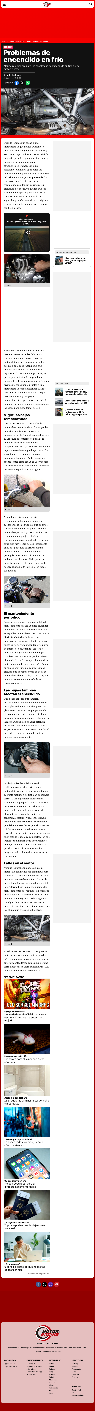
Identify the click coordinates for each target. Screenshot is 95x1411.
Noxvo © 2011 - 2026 (47, 1343)
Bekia (51, 1364)
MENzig (75, 1364)
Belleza (52, 1369)
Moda (51, 1366)
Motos (18, 41)
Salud (51, 1377)
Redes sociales (78, 1395)
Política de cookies (80, 1348)
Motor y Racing (8, 41)
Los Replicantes (10, 1364)
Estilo (74, 1372)
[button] (4, 4)
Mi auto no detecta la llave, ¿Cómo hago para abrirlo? (75, 260)
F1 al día (75, 1377)
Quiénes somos (13, 1348)
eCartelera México (34, 1372)
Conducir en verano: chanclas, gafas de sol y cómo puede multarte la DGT (76, 392)
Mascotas (53, 1380)
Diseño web (76, 1390)
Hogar (51, 1393)
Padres (52, 1374)
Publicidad (47, 1351)
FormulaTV (31, 1364)
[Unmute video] (27, 232)
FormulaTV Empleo (34, 1366)
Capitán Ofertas (11, 1366)
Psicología (53, 1388)
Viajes (51, 1385)
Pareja (52, 1372)
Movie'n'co (31, 1374)
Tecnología (76, 1369)
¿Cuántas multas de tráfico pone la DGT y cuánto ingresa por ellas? (76, 412)
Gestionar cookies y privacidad (42, 1348)
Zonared (75, 1374)
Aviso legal (25, 1348)
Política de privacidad (63, 1348)
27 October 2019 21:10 (12, 78)
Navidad (52, 1382)
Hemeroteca (56, 1351)
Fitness (75, 1366)
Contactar (37, 1351)
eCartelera (31, 1369)
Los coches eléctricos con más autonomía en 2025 (77, 402)
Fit (50, 1390)
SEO (73, 1392)
